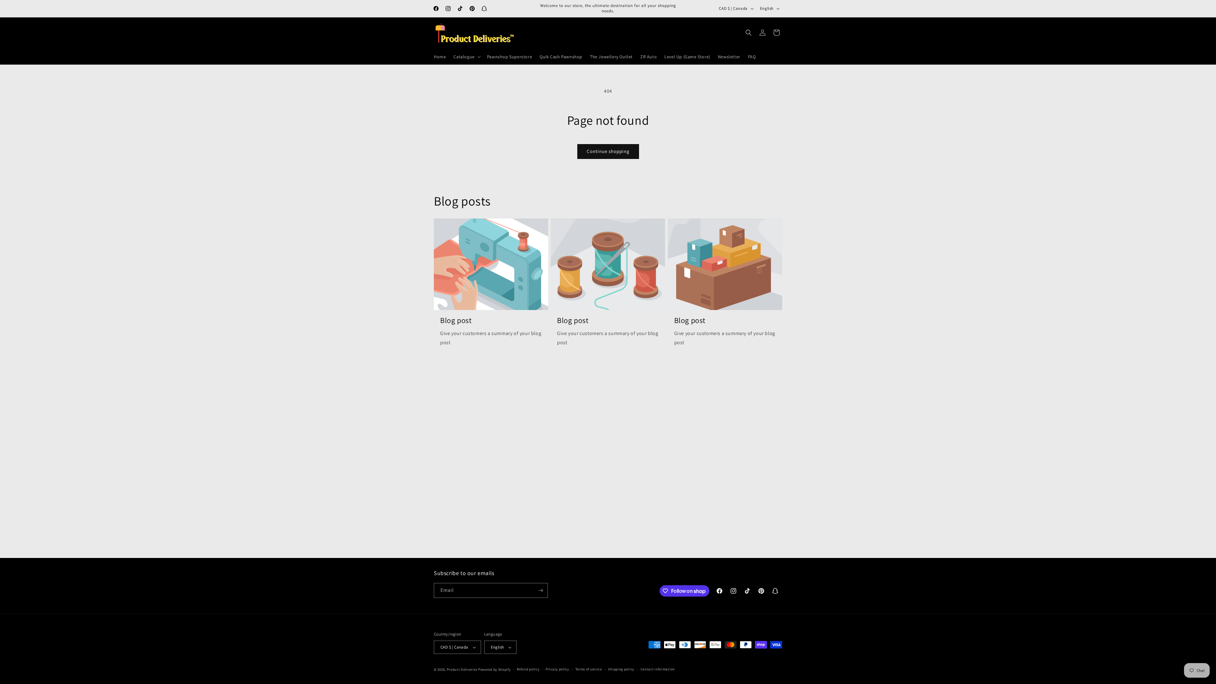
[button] (466, 56)
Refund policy (528, 669)
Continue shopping (608, 151)
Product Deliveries (462, 669)
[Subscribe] (541, 590)
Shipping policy (621, 669)
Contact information (658, 669)
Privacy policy (557, 669)
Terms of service (588, 669)
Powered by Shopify (494, 669)
